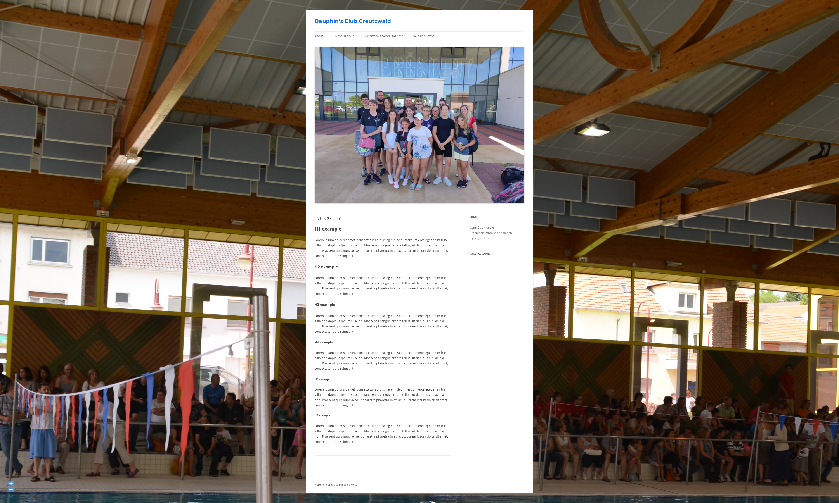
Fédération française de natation (491, 233)
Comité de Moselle (482, 227)
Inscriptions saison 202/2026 (383, 36)
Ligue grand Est (480, 238)
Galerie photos (423, 36)
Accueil (320, 36)
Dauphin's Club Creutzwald (353, 21)
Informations (344, 36)
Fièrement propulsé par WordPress (336, 484)
